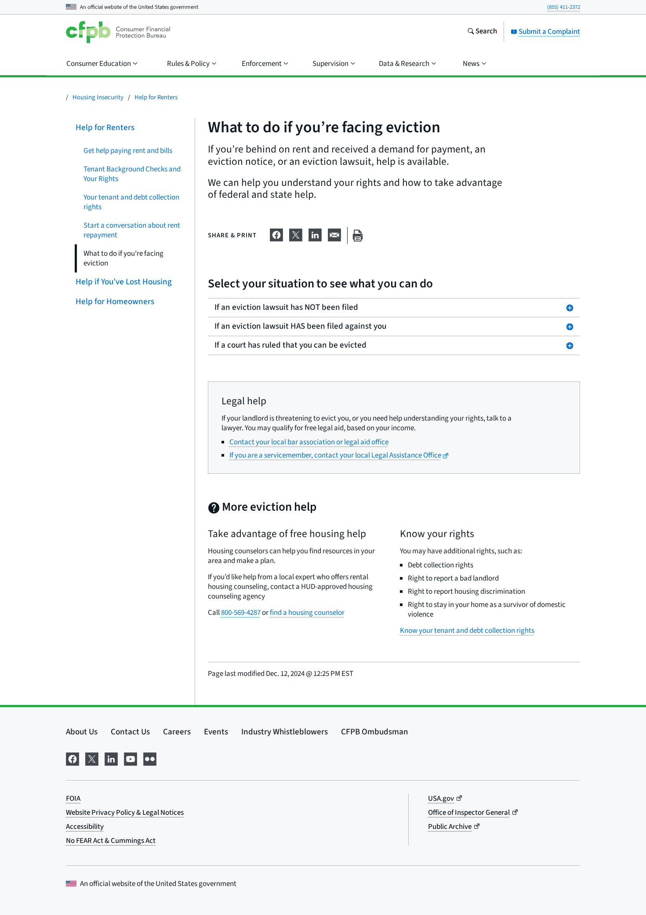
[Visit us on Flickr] (149, 758)
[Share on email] (334, 234)
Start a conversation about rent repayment (131, 230)
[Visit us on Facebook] (72, 758)
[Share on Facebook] (276, 234)
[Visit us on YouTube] (130, 758)
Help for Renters (156, 97)
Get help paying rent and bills (127, 150)
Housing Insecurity (98, 97)
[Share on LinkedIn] (315, 234)
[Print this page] (357, 235)
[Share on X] (295, 234)
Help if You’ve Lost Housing (124, 282)
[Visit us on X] (91, 758)
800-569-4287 (241, 612)
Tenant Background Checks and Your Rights (132, 174)
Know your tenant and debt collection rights (467, 630)
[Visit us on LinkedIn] (111, 758)
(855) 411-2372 (563, 7)
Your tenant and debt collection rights (131, 202)
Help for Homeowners (115, 302)
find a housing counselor (307, 612)
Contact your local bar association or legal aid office (308, 442)
